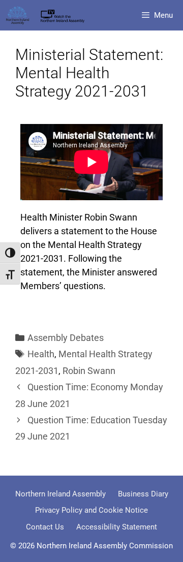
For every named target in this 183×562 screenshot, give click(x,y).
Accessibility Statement (116, 527)
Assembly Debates (65, 337)
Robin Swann (89, 370)
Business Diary (143, 493)
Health (40, 354)
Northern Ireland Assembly (60, 493)
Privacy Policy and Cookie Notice (91, 510)
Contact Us (45, 527)
